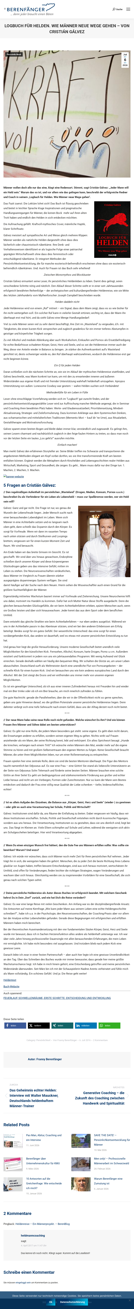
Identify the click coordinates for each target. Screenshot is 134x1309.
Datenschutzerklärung (72, 1302)
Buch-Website (11, 986)
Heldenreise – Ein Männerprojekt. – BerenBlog (43, 1224)
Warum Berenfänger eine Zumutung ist (108, 1181)
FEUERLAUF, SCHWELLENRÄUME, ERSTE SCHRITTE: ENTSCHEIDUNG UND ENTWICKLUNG (57, 998)
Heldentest (9, 980)
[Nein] (129, 1300)
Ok (50, 1302)
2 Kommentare (100, 1040)
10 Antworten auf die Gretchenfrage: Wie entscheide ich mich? (44, 1183)
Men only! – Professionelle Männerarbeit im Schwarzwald (111, 1161)
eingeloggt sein (23, 1282)
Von (65, 1040)
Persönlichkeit (14, 54)
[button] (15, 1026)
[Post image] (13, 1141)
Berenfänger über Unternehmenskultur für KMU (43, 1161)
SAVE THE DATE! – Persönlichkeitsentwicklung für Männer (112, 1140)
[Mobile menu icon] (128, 9)
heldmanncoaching (33, 1235)
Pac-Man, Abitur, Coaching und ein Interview (43, 1138)
